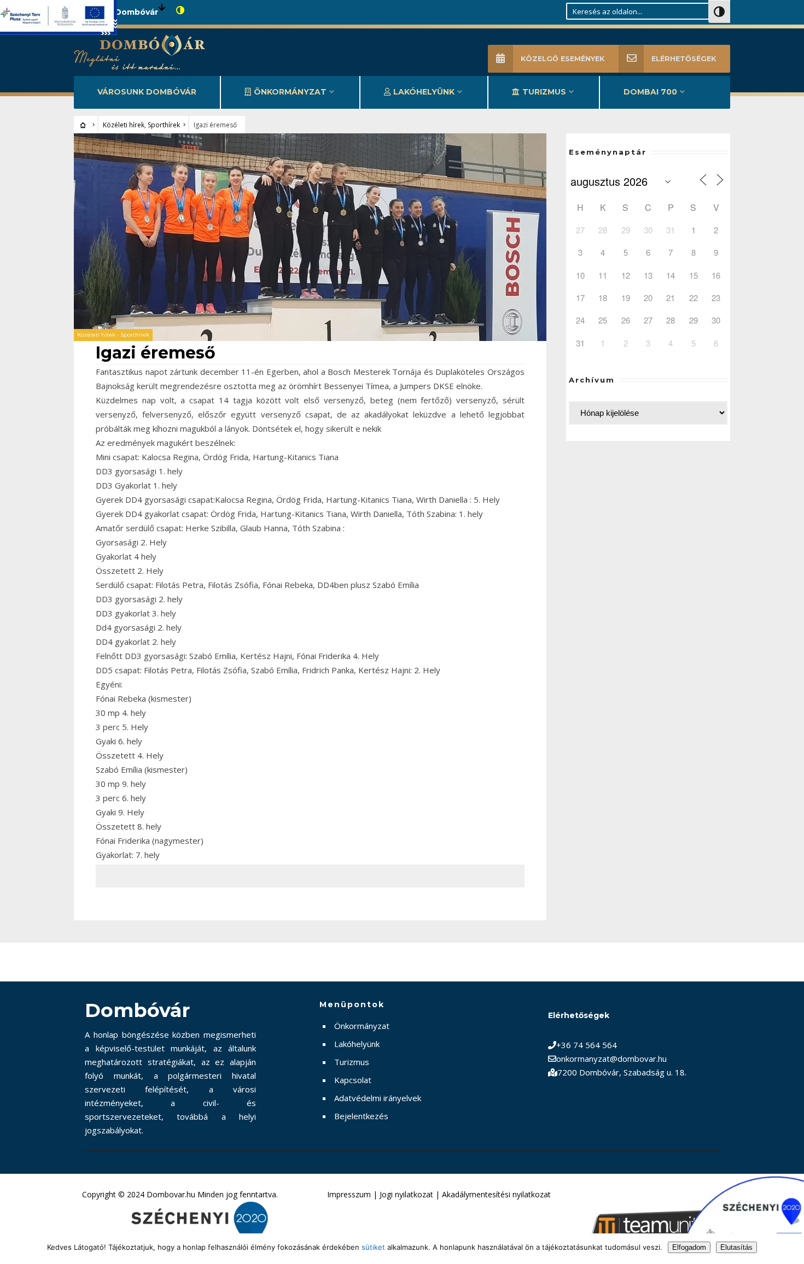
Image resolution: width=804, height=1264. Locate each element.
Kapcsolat (352, 1079)
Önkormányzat (290, 92)
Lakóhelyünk (424, 92)
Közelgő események (562, 59)
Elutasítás (736, 1247)
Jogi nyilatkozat (406, 1194)
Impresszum (349, 1194)
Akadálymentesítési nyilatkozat (496, 1194)
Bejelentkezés (361, 1115)
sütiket (373, 1247)
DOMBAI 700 (650, 92)
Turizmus (544, 92)
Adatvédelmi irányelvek (377, 1097)
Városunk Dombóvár (146, 92)
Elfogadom (689, 1247)
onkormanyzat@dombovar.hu (611, 1058)
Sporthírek (164, 125)
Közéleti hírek (123, 125)
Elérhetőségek (683, 59)
